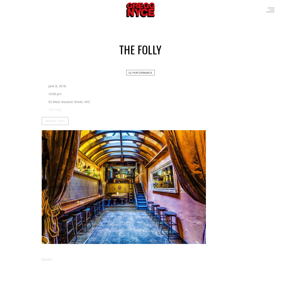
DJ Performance (140, 72)
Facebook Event (55, 121)
